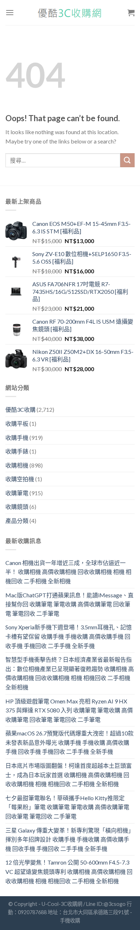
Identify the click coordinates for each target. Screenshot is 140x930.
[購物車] (131, 12)
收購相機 (16, 465)
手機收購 (70, 920)
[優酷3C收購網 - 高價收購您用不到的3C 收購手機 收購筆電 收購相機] (70, 13)
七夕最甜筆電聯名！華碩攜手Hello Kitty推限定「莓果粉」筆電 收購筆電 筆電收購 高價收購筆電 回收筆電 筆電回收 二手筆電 (67, 807)
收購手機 (16, 437)
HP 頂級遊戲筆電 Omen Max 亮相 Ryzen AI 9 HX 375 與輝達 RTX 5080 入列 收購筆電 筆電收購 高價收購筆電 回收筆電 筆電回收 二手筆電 (69, 710)
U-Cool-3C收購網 (62, 904)
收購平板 (16, 423)
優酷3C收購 (20, 409)
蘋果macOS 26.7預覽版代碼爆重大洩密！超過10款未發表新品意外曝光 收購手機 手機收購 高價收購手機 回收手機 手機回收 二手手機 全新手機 (69, 742)
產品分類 (16, 520)
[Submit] (127, 160)
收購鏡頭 (16, 506)
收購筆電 (16, 492)
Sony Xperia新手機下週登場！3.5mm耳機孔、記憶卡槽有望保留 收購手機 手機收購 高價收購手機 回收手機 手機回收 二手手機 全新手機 (68, 636)
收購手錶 (16, 451)
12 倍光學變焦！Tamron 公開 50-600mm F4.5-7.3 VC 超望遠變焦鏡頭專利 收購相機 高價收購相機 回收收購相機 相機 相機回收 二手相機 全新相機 (68, 871)
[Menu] (9, 12)
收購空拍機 (19, 478)
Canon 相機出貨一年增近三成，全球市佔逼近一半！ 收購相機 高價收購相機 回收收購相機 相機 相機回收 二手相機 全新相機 (68, 571)
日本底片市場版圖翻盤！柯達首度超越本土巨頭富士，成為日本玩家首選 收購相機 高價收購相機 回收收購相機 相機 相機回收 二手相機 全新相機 (68, 774)
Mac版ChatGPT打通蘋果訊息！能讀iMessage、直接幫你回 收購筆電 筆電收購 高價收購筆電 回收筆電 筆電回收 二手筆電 (69, 604)
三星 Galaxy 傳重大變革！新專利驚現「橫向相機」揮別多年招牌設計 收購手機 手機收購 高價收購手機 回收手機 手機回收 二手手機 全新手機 (69, 839)
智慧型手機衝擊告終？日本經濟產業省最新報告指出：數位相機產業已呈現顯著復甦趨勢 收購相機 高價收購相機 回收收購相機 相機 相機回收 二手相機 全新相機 (69, 673)
